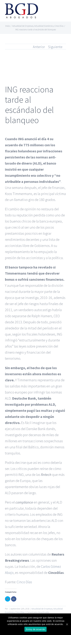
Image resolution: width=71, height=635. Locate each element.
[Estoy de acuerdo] (67, 624)
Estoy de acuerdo (35, 629)
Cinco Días (24, 582)
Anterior (39, 46)
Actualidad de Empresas (42, 608)
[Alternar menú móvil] (64, 7)
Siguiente (55, 46)
